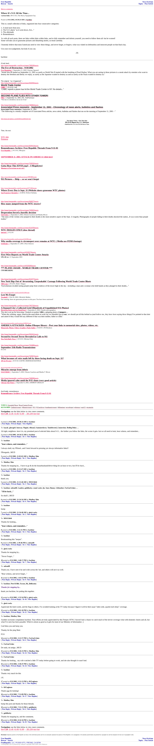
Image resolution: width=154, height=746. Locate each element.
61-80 (22, 414)
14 (2, 638)
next (35, 414)
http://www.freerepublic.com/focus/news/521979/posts (19, 228)
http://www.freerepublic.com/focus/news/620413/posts (19, 146)
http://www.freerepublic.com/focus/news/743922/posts (19, 210)
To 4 (24, 501)
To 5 (24, 532)
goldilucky (33, 707)
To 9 (24, 580)
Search (10, 4)
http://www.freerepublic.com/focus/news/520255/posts (19, 83)
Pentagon (4, 139)
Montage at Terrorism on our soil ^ (13, 168)
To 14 (24, 653)
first (2, 414)
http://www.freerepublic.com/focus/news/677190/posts (19, 188)
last (38, 414)
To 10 (24, 599)
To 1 (24, 437)
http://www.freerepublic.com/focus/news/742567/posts (19, 356)
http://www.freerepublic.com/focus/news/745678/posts (11, 367)
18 (2, 694)
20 (2, 720)
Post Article (149, 4)
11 (2, 578)
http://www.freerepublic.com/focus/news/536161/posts (19, 334)
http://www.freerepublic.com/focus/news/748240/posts (19, 65)
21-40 (11, 414)
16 (2, 664)
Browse (3, 4)
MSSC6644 (33, 482)
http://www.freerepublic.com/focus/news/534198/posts (16, 239)
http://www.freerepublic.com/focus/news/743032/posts (19, 163)
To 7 (24, 562)
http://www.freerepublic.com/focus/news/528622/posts (16, 323)
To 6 (24, 640)
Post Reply (6, 424)
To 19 (24, 722)
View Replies (27, 424)
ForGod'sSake (34, 638)
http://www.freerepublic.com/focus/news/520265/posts (16, 93)
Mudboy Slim (34, 456)
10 (2, 560)
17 (2, 681)
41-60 (16, 414)
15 (2, 651)
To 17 (24, 696)
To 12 (24, 612)
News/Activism (147, 2)
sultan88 (31, 543)
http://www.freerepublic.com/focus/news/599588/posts (19, 177)
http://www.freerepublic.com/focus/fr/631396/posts (15, 292)
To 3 (24, 471)
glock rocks (33, 512)
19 (2, 707)
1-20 (6, 414)
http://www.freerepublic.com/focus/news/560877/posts (19, 201)
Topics (140, 4)
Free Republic (6, 2)
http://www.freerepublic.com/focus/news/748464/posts (19, 105)
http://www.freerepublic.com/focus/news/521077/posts (19, 279)
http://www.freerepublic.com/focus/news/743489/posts (19, 345)
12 (2, 597)
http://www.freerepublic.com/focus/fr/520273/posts (18, 252)
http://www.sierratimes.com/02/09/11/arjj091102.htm (16, 119)
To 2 (24, 458)
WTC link (5, 137)
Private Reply (16, 424)
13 (2, 610)
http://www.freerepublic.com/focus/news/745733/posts (19, 306)
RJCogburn (33, 681)
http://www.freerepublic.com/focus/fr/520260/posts (18, 266)
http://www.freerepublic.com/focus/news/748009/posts (19, 378)
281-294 (29, 414)
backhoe (32, 422)
